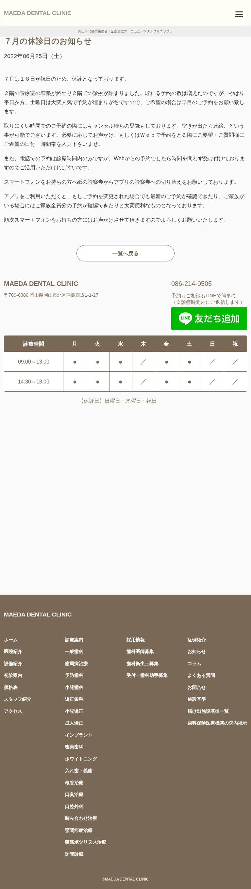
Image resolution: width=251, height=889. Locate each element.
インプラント (78, 735)
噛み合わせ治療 (81, 818)
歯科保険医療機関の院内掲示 (217, 723)
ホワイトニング (81, 758)
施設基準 (197, 699)
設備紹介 (13, 663)
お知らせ (197, 651)
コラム (194, 663)
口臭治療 (74, 794)
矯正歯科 (74, 699)
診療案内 (74, 639)
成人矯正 (74, 723)
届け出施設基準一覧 (208, 711)
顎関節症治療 (78, 830)
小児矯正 (74, 711)
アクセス (13, 711)
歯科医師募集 (140, 651)
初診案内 (13, 675)
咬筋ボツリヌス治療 (85, 842)
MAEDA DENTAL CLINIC (38, 13)
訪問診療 (74, 854)
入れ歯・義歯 (78, 770)
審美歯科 (74, 746)
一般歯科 (74, 651)
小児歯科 (74, 687)
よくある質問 (201, 675)
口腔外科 (74, 806)
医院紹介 (13, 651)
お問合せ (197, 687)
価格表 (11, 687)
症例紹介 (197, 639)
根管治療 (74, 782)
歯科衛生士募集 (142, 663)
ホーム (11, 639)
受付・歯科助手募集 (147, 675)
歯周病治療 (76, 663)
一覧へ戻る (125, 253)
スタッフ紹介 (17, 699)
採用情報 (135, 639)
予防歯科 (74, 675)
